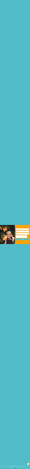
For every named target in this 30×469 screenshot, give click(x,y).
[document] (15, 234)
